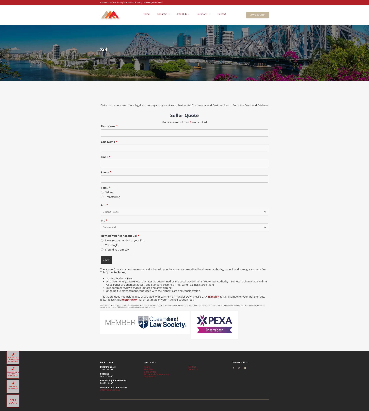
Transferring (112, 196)
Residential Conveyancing (156, 374)
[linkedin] (245, 368)
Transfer (213, 296)
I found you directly (117, 249)
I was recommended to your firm (125, 240)
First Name (109, 126)
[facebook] (234, 368)
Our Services (150, 371)
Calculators (149, 376)
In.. (104, 220)
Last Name (109, 141)
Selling (109, 192)
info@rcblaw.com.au (110, 390)
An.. (104, 205)
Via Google (111, 245)
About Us (148, 369)
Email (105, 157)
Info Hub (192, 366)
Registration (129, 299)
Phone (106, 172)
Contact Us (193, 369)
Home (147, 366)
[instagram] (239, 368)
